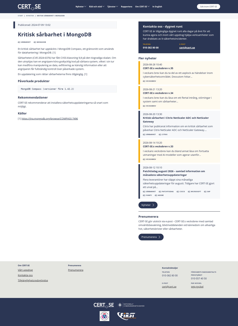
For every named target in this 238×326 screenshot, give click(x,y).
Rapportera (126, 6)
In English (157, 6)
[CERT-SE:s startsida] (29, 7)
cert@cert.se (187, 47)
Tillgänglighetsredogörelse (33, 280)
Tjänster (111, 6)
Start (20, 16)
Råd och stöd (95, 6)
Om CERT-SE (141, 6)
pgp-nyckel (197, 286)
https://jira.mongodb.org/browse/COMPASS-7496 (50, 118)
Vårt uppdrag (25, 270)
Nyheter (80, 6)
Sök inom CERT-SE (208, 6)
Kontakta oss (25, 275)
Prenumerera (149, 237)
